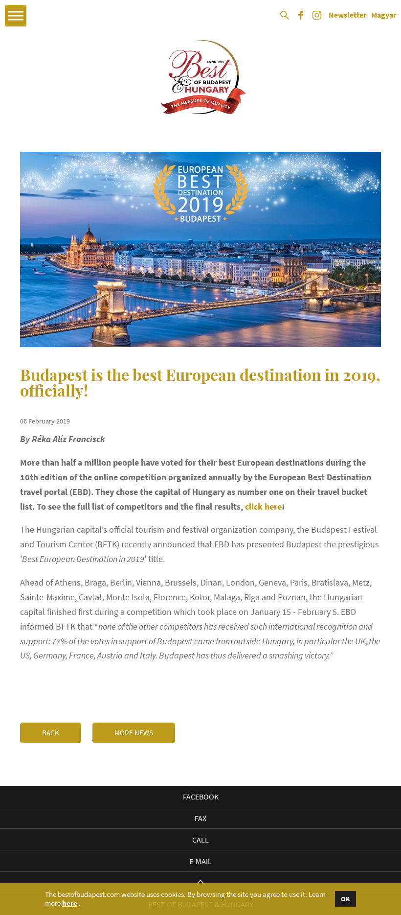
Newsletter (347, 15)
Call (200, 840)
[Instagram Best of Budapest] (316, 18)
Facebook (201, 796)
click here (263, 506)
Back (50, 732)
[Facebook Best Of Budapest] (300, 18)
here (69, 903)
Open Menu (15, 15)
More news (133, 732)
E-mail (200, 861)
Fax (200, 818)
